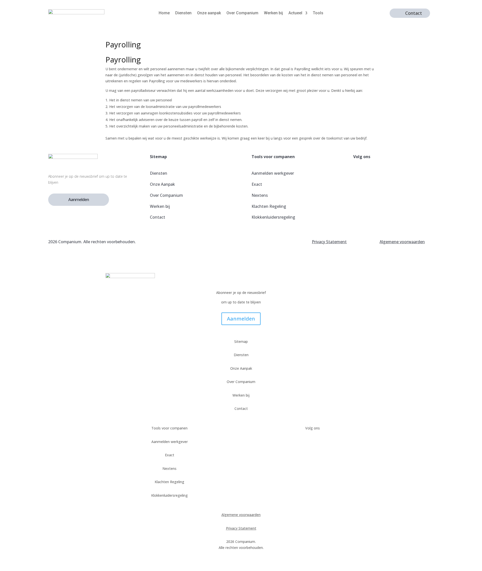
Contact (413, 13)
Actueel (295, 13)
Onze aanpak (209, 13)
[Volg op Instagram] (358, 187)
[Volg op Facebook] (358, 175)
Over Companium (242, 13)
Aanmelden (78, 199)
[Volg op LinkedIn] (358, 200)
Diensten (183, 13)
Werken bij (273, 13)
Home (164, 13)
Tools (318, 13)
